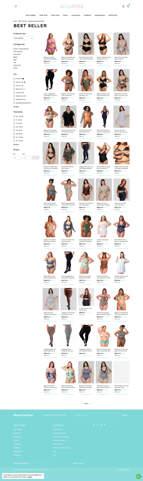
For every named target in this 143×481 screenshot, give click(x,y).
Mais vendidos (31, 15)
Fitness (65, 15)
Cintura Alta (17, 65)
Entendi (29, 477)
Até (24, 154)
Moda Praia (55, 15)
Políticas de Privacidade (60, 437)
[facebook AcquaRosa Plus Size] (97, 425)
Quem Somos (57, 429)
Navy (15, 60)
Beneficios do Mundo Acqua (61, 448)
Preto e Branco (18, 51)
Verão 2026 (43, 15)
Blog (54, 451)
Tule (14, 62)
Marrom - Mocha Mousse (21, 49)
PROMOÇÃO (112, 15)
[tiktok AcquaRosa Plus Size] (101, 425)
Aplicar (35, 157)
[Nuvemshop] (123, 470)
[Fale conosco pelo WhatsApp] (138, 476)
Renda (15, 57)
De (14, 154)
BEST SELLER (23, 21)
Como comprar (58, 444)
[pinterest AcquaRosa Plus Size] (105, 425)
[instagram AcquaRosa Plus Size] (94, 425)
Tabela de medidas (59, 440)
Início (15, 21)
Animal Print (17, 54)
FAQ (54, 455)
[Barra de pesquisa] (15, 7)
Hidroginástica (100, 15)
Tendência (87, 15)
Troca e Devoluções (59, 433)
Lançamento (75, 15)
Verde (15, 68)
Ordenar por (19, 34)
